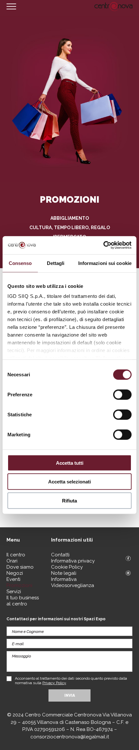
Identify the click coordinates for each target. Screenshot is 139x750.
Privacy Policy (54, 683)
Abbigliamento (69, 218)
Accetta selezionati (69, 481)
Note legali (63, 573)
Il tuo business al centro (22, 601)
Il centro (15, 555)
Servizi (13, 591)
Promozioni (19, 585)
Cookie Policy (67, 567)
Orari (11, 561)
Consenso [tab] (20, 263)
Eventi (13, 579)
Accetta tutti (69, 462)
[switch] (122, 394)
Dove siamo (20, 567)
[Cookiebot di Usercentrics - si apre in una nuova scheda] (103, 245)
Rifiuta (69, 500)
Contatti (60, 555)
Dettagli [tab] (56, 263)
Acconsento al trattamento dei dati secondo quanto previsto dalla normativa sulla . (71, 680)
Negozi (14, 573)
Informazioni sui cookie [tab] (105, 263)
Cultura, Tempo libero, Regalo (69, 227)
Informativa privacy (73, 561)
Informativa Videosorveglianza (72, 582)
